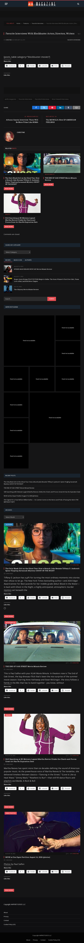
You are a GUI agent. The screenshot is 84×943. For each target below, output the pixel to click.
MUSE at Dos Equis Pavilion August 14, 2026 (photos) (21, 496)
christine (9, 40)
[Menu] (6, 3)
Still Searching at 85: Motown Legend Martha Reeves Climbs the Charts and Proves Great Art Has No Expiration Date (21, 220)
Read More (9, 189)
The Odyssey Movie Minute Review (26, 289)
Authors (8, 174)
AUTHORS (28, 260)
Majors (7, 214)
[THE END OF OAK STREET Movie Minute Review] (61, 163)
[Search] (78, 3)
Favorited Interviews (42, 99)
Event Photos (10, 813)
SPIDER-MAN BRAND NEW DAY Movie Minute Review (33, 269)
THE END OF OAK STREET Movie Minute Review (61, 179)
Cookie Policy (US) (9, 924)
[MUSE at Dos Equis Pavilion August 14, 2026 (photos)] (42, 832)
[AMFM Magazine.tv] (42, 3)
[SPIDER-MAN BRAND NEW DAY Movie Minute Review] (8, 268)
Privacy (6, 916)
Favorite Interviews (73, 40)
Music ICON (18, 260)
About (6, 912)
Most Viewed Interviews (60, 99)
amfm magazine (10, 99)
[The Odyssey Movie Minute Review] (8, 289)
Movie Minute (49, 174)
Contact (6, 920)
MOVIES (8, 260)
